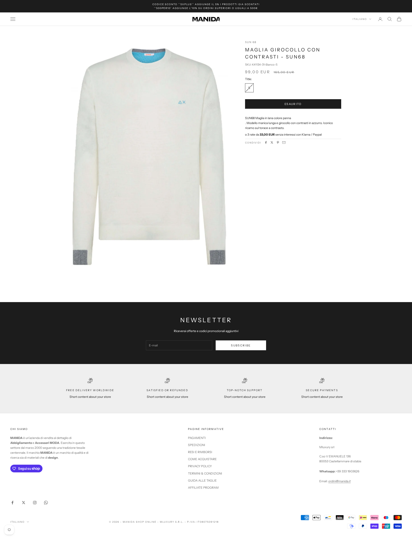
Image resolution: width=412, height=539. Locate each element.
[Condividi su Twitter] (272, 142)
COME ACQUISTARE (202, 459)
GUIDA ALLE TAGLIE (202, 480)
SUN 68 (251, 42)
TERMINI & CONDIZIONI (205, 473)
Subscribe (241, 345)
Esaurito (293, 103)
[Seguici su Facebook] (12, 502)
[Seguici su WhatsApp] (46, 502)
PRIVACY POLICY (200, 466)
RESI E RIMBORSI (200, 452)
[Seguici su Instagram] (35, 502)
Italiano (360, 19)
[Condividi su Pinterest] (278, 142)
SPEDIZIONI (196, 445)
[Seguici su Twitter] (23, 502)
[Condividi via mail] (284, 142)
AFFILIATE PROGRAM (203, 488)
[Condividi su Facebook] (266, 142)
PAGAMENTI (197, 438)
